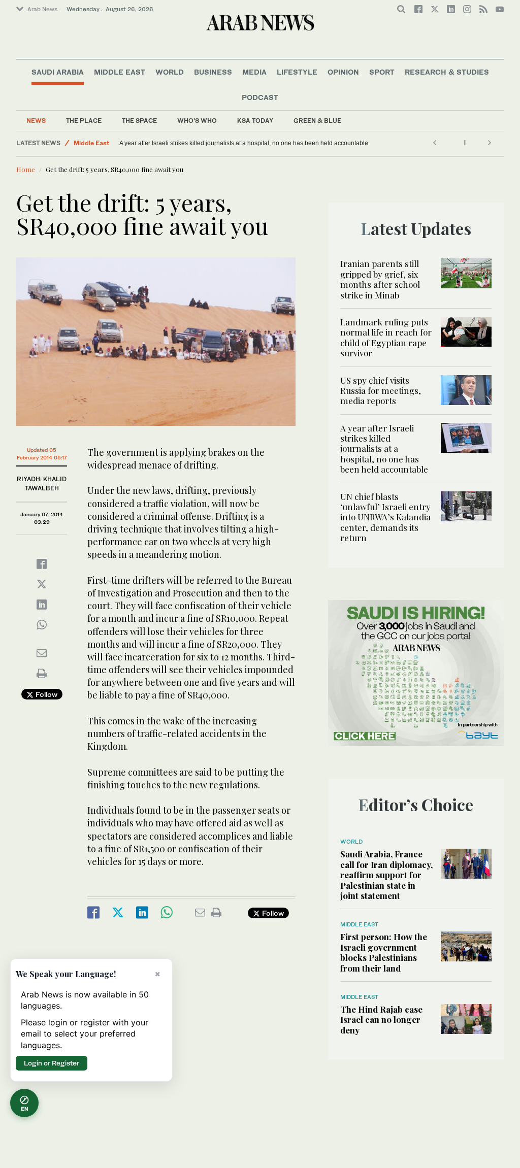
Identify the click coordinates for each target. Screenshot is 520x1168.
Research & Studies (447, 72)
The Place (84, 120)
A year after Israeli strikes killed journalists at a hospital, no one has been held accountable (243, 143)
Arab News (42, 9)
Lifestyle (297, 72)
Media (254, 72)
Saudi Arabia (57, 72)
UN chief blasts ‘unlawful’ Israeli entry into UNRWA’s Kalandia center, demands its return (385, 517)
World (169, 72)
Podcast (260, 97)
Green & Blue (317, 120)
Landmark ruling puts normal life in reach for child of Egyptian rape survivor (386, 337)
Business (213, 72)
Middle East (119, 72)
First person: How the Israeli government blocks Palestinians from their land (383, 952)
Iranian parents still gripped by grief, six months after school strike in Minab (380, 279)
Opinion (343, 72)
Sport (382, 72)
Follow (45, 694)
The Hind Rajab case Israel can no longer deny (381, 1020)
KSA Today (255, 120)
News (36, 120)
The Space (139, 120)
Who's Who (197, 120)
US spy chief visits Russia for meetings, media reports (380, 391)
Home (25, 169)
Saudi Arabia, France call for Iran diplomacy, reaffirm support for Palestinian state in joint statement (386, 874)
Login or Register (51, 1063)
